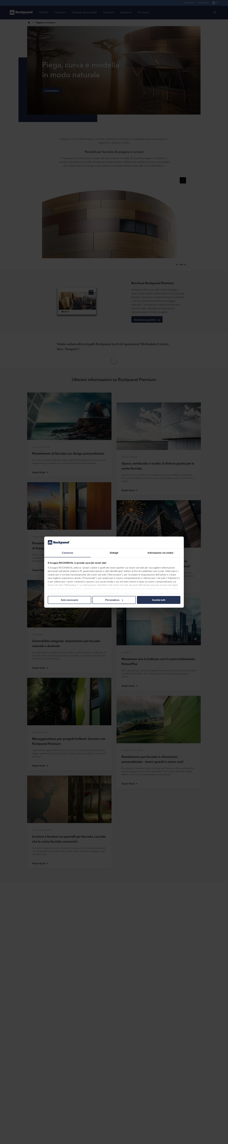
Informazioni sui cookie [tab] (160, 552)
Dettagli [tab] (114, 552)
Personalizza (112, 600)
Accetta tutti (158, 600)
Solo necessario (69, 600)
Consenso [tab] (67, 552)
